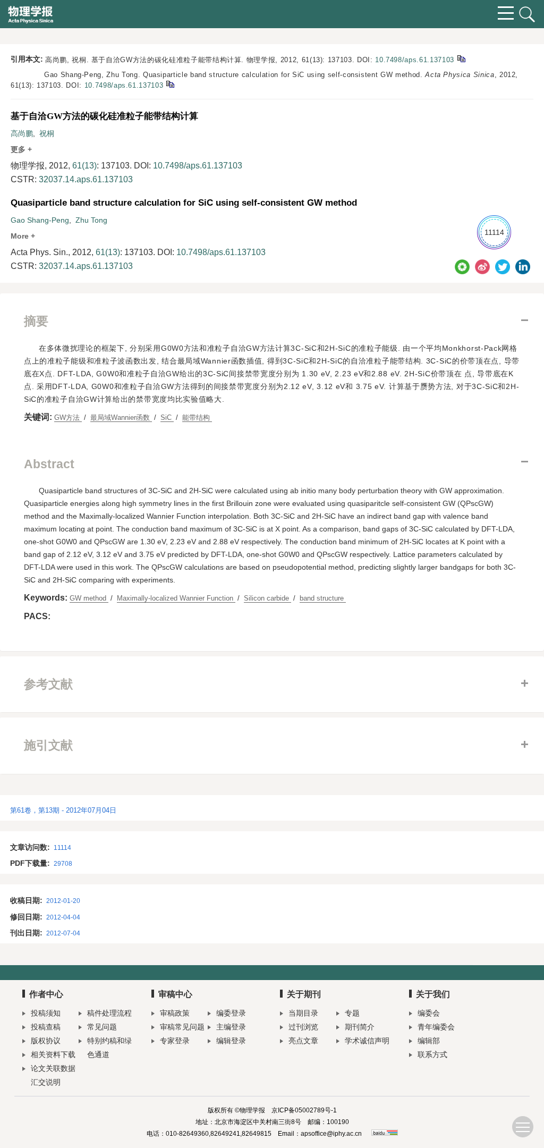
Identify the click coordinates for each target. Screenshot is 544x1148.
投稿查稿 (46, 1027)
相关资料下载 (53, 1054)
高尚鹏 (22, 133)
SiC (167, 417)
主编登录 (231, 1027)
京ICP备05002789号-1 (304, 1110)
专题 (352, 1013)
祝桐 (46, 133)
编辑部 (429, 1040)
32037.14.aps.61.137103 (86, 179)
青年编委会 (436, 1027)
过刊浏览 (303, 1027)
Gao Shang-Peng (40, 220)
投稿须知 (46, 1013)
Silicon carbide (267, 598)
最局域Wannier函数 (121, 417)
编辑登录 (231, 1040)
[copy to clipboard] (169, 84)
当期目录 (303, 1013)
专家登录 (175, 1040)
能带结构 (197, 417)
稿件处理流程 (109, 1013)
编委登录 (231, 1013)
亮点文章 (303, 1040)
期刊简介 (360, 1027)
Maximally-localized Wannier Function (176, 598)
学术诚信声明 (367, 1040)
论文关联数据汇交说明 (53, 1075)
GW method (89, 598)
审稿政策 (175, 1013)
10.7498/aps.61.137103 (414, 60)
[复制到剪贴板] (461, 58)
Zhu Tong (91, 220)
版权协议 (46, 1040)
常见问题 (102, 1027)
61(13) (84, 165)
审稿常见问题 (182, 1027)
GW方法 (68, 417)
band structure (323, 598)
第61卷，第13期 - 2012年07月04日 (63, 810)
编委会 (429, 1013)
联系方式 (432, 1054)
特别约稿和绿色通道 (109, 1047)
